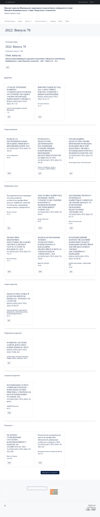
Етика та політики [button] (40, 21)
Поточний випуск (10, 21)
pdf (8, 67)
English (6, 490)
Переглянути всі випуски (49, 472)
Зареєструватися (83, 2)
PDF (9, 173)
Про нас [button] (27, 21)
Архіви (20, 21)
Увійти (92, 2)
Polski (6, 491)
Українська (7, 493)
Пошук (60, 21)
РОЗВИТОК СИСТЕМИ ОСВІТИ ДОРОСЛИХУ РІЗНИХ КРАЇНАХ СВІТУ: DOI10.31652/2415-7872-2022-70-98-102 (18, 347)
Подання (53, 21)
